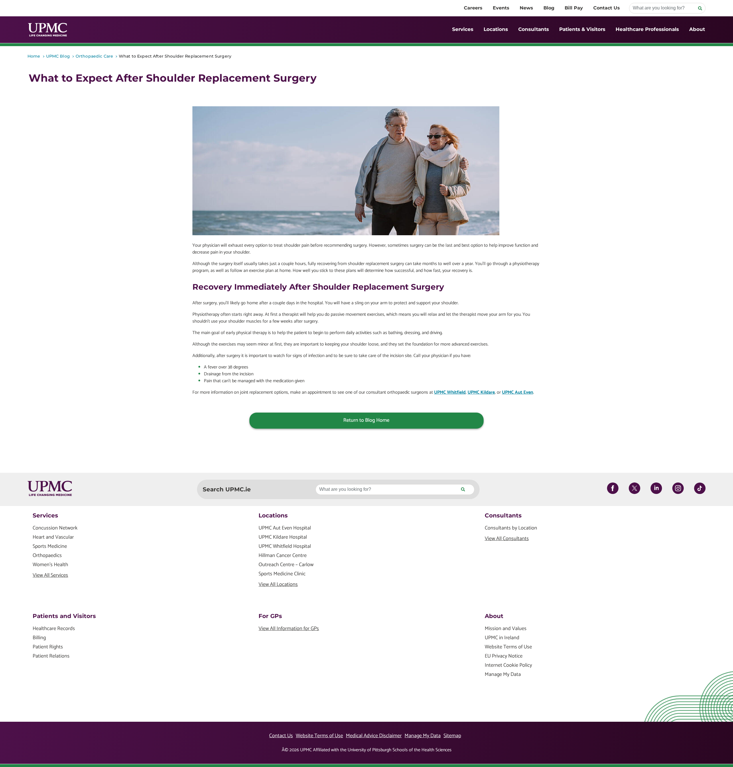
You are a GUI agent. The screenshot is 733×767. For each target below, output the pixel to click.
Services (462, 29)
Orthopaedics (47, 556)
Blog (548, 8)
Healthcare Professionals (647, 29)
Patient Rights (48, 647)
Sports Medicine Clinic (282, 574)
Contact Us (606, 8)
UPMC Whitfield (450, 392)
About (697, 29)
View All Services (50, 575)
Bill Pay (574, 8)
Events (501, 8)
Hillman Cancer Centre (283, 556)
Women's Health (50, 565)
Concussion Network (55, 528)
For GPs (270, 616)
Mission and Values (506, 629)
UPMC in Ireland (502, 638)
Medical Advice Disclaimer (374, 735)
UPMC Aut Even (517, 392)
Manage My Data (503, 674)
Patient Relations (51, 656)
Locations (496, 29)
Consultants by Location (511, 528)
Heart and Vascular (53, 537)
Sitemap (452, 735)
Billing (39, 638)
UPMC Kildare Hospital (283, 537)
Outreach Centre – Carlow (286, 565)
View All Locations (278, 585)
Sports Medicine (50, 546)
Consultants (533, 29)
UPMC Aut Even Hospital (285, 528)
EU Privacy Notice (504, 656)
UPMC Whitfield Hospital (285, 546)
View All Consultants (507, 539)
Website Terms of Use (508, 647)
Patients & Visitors (582, 29)
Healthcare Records (54, 629)
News (526, 8)
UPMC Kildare (481, 392)
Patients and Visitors (64, 616)
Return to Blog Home (366, 420)
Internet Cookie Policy (508, 665)
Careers (473, 8)
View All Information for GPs (289, 629)
